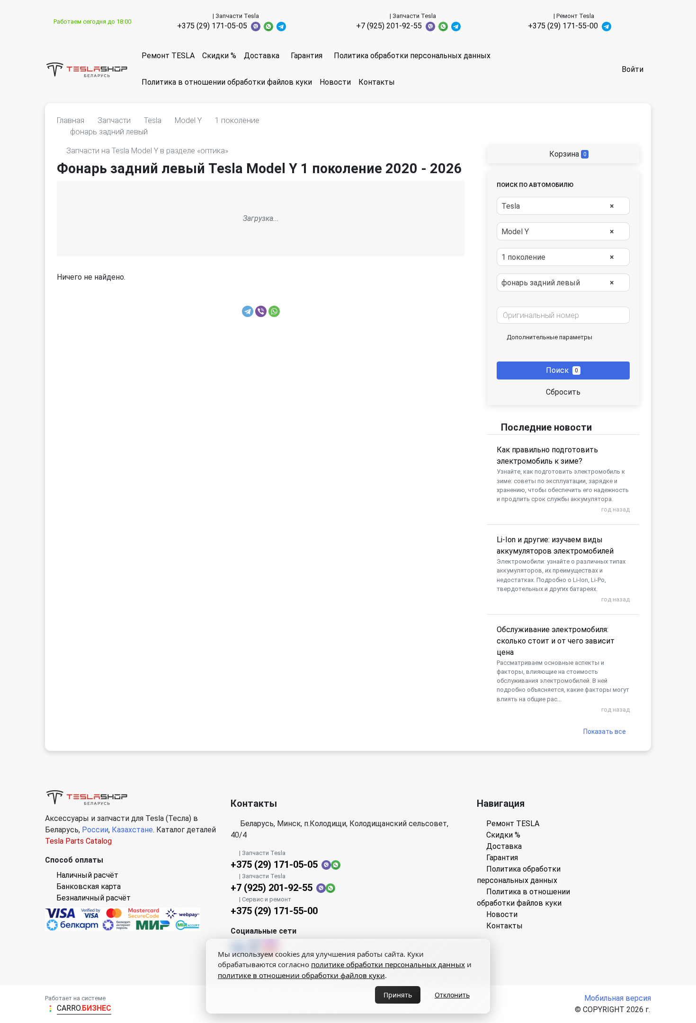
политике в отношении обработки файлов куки (301, 975)
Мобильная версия (617, 998)
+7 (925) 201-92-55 (389, 25)
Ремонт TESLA (168, 55)
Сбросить (563, 392)
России (95, 829)
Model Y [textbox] (557, 231)
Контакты (376, 82)
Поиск (562, 370)
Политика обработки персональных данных (412, 55)
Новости (335, 82)
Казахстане (132, 829)
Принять (398, 994)
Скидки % (219, 55)
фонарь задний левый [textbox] (557, 282)
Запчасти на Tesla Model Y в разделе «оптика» (147, 150)
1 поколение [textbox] (557, 257)
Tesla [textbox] (557, 206)
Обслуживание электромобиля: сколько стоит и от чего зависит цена (556, 641)
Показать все (604, 731)
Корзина (567, 154)
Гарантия (306, 55)
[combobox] (563, 205)
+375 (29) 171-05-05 (212, 25)
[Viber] (261, 311)
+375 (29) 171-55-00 (563, 25)
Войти (632, 69)
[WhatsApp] (274, 311)
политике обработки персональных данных (388, 964)
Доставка (261, 55)
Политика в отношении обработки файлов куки (227, 82)
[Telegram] (247, 311)
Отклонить (452, 994)
